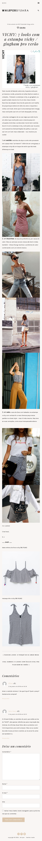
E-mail (5, 793)
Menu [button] (4, 3)
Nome (4, 784)
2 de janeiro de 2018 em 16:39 (17, 686)
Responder (5, 698)
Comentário (6, 752)
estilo (32, 24)
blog (28, 24)
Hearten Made (30, 837)
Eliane (10, 683)
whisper (15, 10)
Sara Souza (12, 711)
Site (3, 802)
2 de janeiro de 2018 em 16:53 (17, 714)
